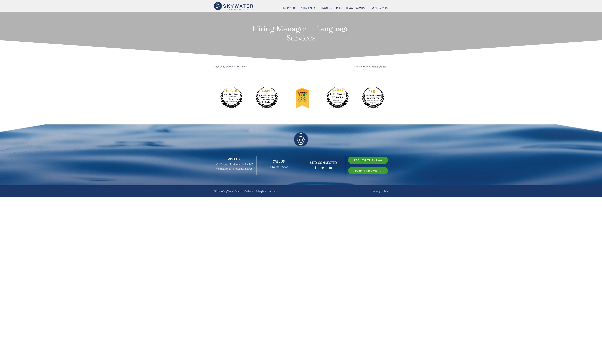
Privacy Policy (379, 191)
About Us (326, 7)
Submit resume (366, 170)
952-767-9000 (279, 166)
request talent (366, 160)
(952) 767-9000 (379, 7)
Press (339, 7)
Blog (349, 7)
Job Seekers (308, 7)
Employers (289, 7)
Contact (362, 7)
